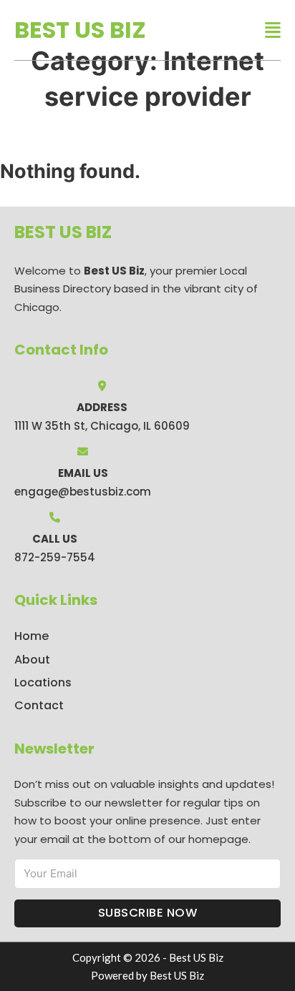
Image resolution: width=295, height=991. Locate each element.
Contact (39, 705)
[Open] (273, 30)
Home (31, 636)
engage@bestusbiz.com (82, 491)
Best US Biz (80, 30)
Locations (43, 682)
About (32, 659)
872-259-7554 (54, 557)
